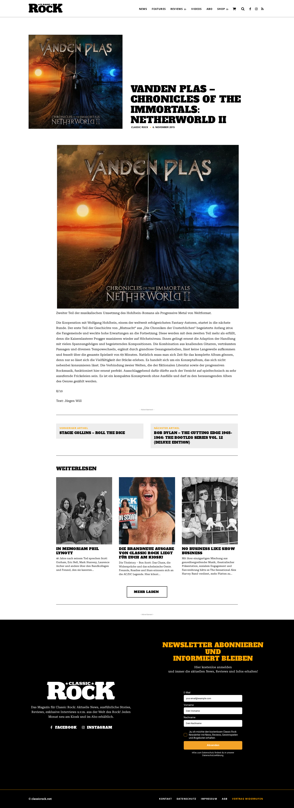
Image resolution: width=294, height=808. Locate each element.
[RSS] (262, 9)
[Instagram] (256, 9)
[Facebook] (250, 9)
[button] (242, 8)
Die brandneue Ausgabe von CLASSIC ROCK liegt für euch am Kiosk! (146, 553)
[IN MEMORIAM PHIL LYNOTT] (84, 510)
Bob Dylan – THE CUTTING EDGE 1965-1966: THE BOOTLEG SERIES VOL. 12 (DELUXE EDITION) (193, 437)
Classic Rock (139, 127)
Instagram (99, 727)
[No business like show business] (210, 510)
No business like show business (208, 550)
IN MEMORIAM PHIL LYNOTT (77, 550)
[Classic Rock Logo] (46, 8)
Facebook (66, 727)
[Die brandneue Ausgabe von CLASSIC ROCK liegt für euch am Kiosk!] (147, 510)
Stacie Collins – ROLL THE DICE (92, 432)
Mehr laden (146, 592)
